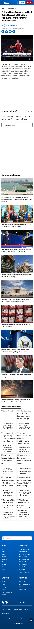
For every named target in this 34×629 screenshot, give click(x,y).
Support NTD (22, 589)
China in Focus (23, 556)
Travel (4, 584)
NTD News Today (24, 562)
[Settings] (29, 58)
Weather (4, 559)
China (3, 551)
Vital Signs (22, 569)
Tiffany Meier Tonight (25, 549)
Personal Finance (7, 592)
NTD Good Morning (24, 559)
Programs (23, 545)
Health (4, 562)
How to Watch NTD (24, 584)
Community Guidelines (19, 119)
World (3, 554)
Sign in (22, 3)
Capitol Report (23, 551)
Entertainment (6, 567)
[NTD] (5, 602)
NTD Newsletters (24, 587)
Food (3, 582)
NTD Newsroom (12, 25)
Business (4, 556)
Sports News (12, 8)
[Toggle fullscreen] (26, 58)
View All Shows (23, 572)
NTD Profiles (22, 582)
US (2, 549)
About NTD (23, 578)
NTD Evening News (24, 554)
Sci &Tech (4, 564)
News (3, 8)
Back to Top (31, 620)
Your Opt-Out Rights (17, 623)
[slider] (17, 56)
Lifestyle (5, 578)
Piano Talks (22, 567)
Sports (4, 569)
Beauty (4, 587)
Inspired (4, 594)
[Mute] (7, 58)
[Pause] (4, 58)
